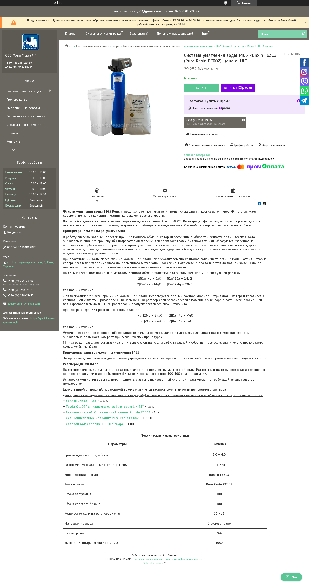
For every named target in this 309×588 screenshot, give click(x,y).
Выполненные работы (23, 108)
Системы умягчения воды (92, 46)
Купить (201, 88)
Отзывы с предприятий (23, 125)
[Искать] (303, 34)
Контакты (13, 141)
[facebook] (259, 204)
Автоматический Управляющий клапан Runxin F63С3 (108, 412)
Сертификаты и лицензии (25, 116)
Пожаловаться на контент (148, 559)
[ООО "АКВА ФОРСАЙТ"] (30, 41)
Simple (116, 46)
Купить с (230, 88)
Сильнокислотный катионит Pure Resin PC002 (102, 418)
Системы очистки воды (103, 34)
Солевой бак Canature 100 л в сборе (95, 424)
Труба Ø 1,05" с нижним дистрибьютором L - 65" (105, 407)
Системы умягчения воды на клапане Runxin (151, 46)
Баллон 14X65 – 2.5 (81, 401)
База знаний (139, 34)
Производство (17, 99)
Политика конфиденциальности (183, 559)
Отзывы (12, 133)
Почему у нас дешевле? (175, 34)
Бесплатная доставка (204, 134)
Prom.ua (172, 555)
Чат (294, 577)
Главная (71, 34)
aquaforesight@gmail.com (23, 303)
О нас (10, 150)
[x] (264, 204)
